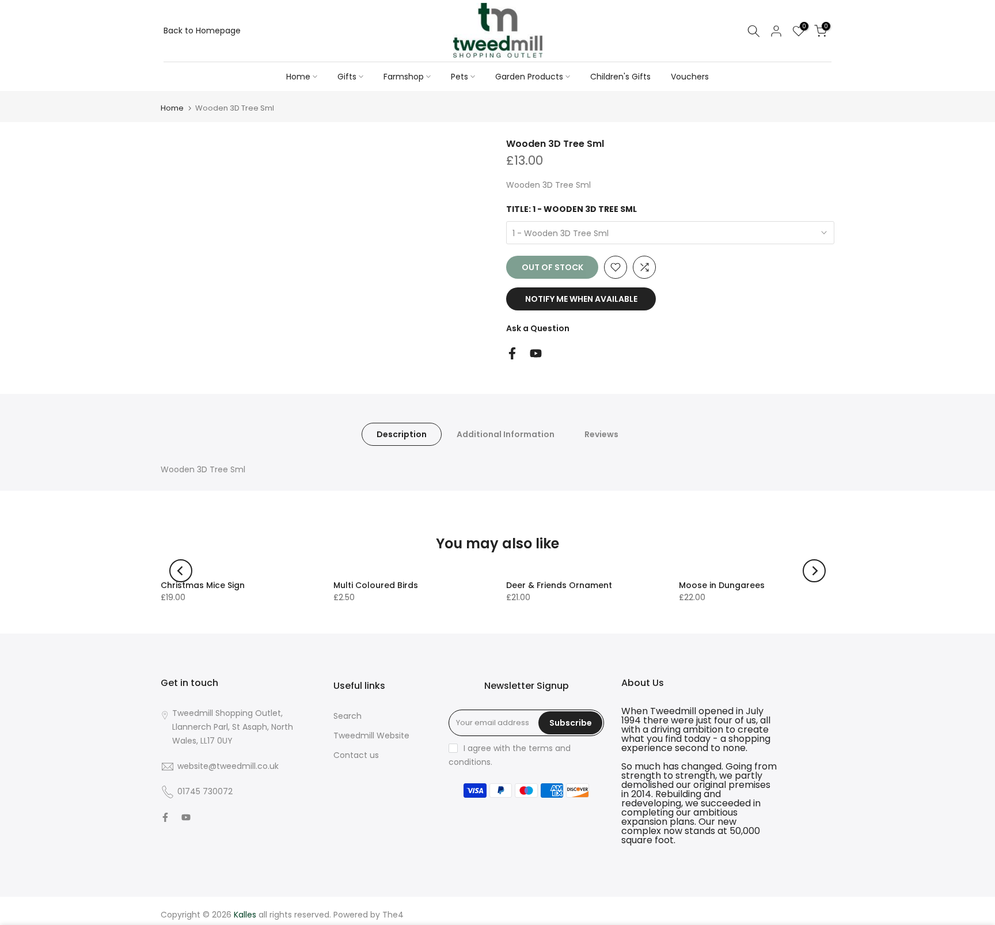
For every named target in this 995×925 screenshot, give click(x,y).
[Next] (814, 570)
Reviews (601, 433)
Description (402, 433)
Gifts (346, 76)
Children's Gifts (620, 76)
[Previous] (180, 570)
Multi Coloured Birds (375, 585)
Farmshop (403, 76)
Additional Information (506, 433)
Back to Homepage (202, 30)
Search (347, 716)
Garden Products (529, 76)
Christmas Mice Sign (203, 585)
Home (298, 76)
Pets (459, 76)
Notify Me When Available (581, 299)
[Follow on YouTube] (536, 353)
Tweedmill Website (371, 735)
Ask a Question (537, 328)
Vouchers (690, 76)
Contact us (356, 755)
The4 (393, 914)
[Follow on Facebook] (512, 353)
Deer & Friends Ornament (559, 585)
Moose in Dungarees (722, 585)
